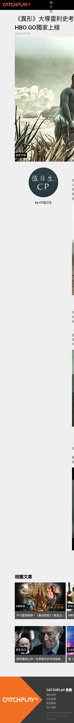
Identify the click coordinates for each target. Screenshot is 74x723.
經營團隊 (51, 703)
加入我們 (51, 707)
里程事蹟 (51, 699)
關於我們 (51, 695)
